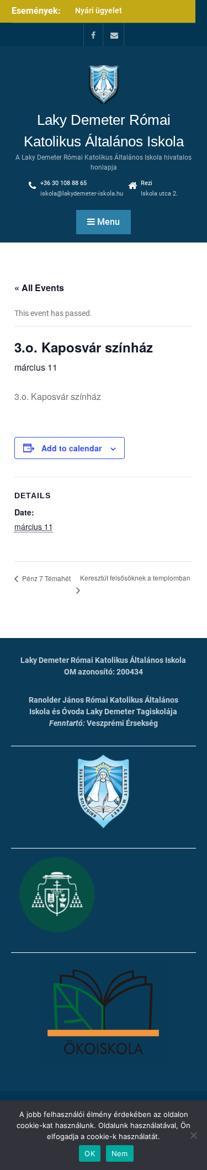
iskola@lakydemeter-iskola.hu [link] (81, 193)
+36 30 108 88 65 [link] (63, 183)
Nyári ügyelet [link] (98, 10)
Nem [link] (120, 1153)
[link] (93, 34)
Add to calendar (71, 448)
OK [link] (89, 1153)
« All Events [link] (39, 287)
